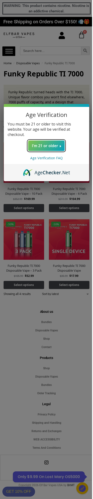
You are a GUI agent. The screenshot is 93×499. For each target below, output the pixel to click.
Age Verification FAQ (46, 158)
